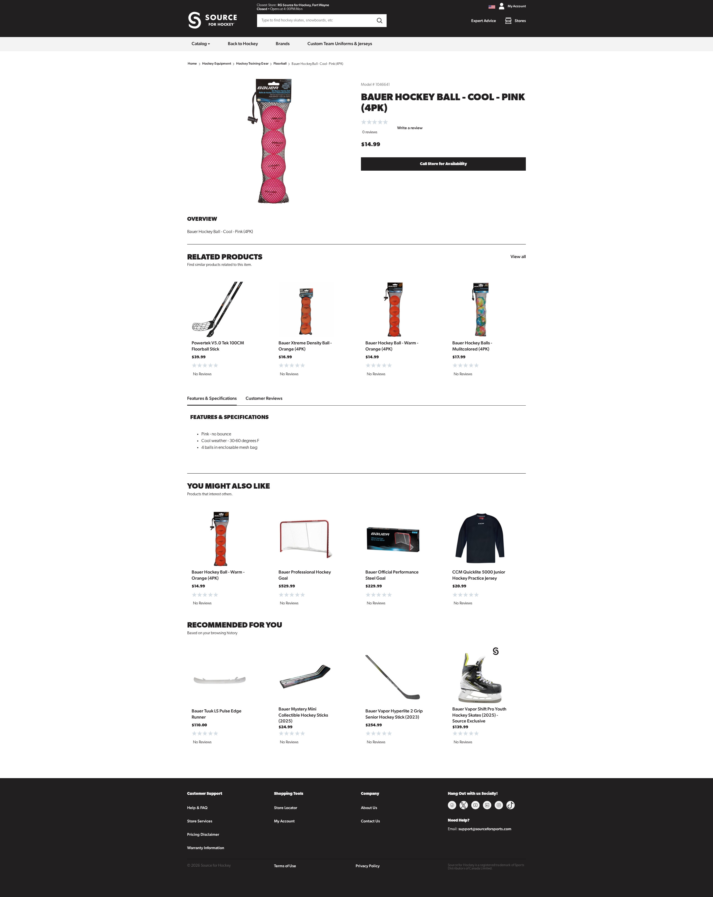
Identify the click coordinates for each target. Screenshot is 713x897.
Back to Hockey (243, 43)
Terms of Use (285, 866)
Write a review (410, 128)
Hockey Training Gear (252, 63)
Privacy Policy (368, 866)
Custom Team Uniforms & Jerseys (339, 43)
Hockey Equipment (216, 63)
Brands (283, 43)
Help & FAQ (197, 807)
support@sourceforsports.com (484, 829)
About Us (369, 807)
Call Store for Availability (443, 164)
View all (518, 256)
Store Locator (285, 807)
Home (192, 63)
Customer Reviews (264, 398)
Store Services (199, 821)
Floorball (280, 63)
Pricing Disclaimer (203, 834)
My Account (284, 821)
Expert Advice (483, 20)
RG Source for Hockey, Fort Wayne (303, 5)
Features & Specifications (212, 398)
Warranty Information (205, 847)
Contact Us (370, 821)
